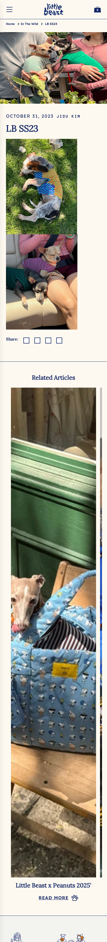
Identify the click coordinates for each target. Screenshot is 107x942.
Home (10, 24)
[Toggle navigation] (9, 9)
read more (53, 898)
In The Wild (29, 24)
